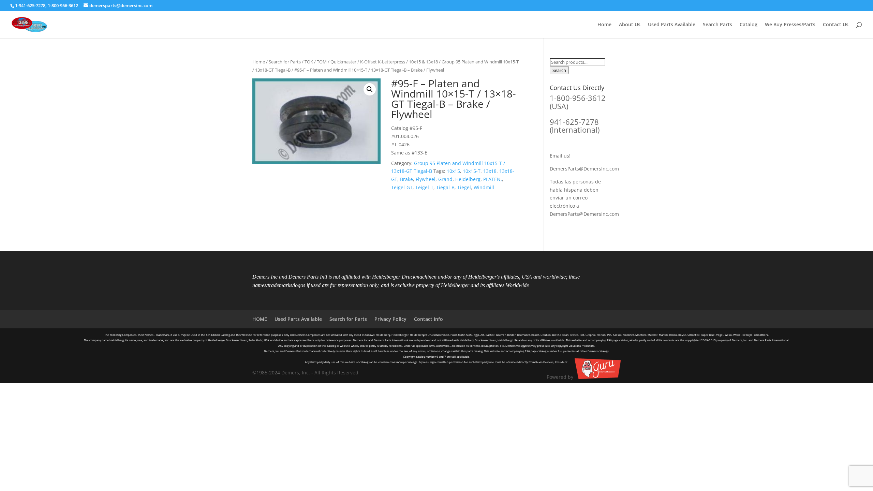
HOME (259, 319)
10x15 (453, 171)
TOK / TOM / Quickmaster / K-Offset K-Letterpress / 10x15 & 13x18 (371, 62)
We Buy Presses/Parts (790, 25)
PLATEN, (492, 179)
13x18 (490, 171)
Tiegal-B (445, 187)
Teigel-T (424, 187)
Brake (406, 179)
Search (559, 70)
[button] (370, 89)
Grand (445, 179)
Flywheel (425, 179)
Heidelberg (467, 179)
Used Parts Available (671, 25)
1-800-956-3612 (63, 5)
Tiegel (464, 187)
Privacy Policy (390, 319)
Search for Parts (285, 62)
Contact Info (428, 319)
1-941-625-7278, (31, 5)
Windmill (484, 187)
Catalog (748, 25)
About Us (629, 25)
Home (604, 25)
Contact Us (835, 25)
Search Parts (717, 25)
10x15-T (471, 171)
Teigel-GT (402, 187)
